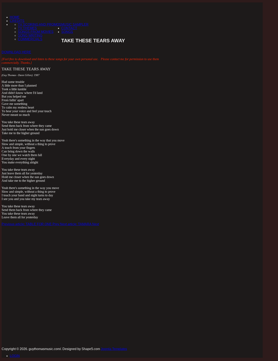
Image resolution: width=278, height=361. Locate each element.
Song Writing (30, 35)
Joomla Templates (114, 349)
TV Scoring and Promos (39, 24)
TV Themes (27, 28)
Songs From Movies (36, 32)
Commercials (30, 39)
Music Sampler (75, 24)
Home (15, 17)
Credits (17, 21)
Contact (69, 28)
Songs (67, 32)
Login (15, 356)
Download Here (16, 52)
